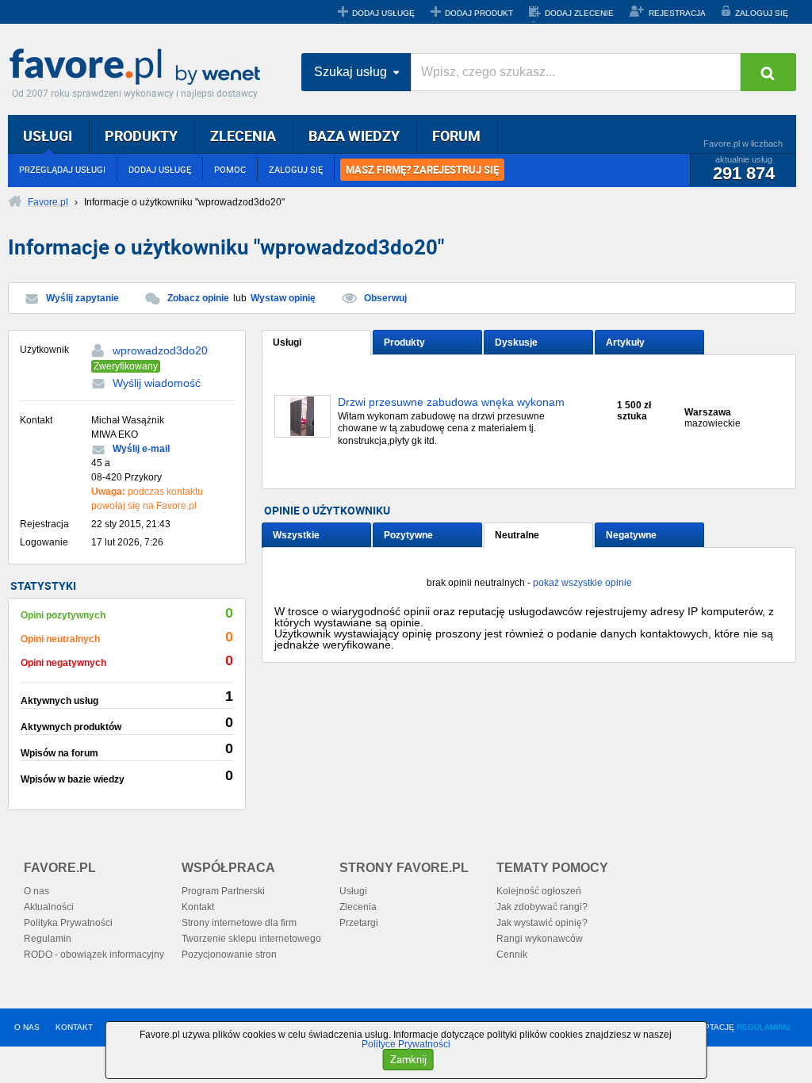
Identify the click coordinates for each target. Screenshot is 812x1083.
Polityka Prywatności (68, 922)
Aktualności (49, 907)
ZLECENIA (243, 135)
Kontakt (198, 907)
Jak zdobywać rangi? (542, 907)
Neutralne (517, 535)
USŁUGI (47, 135)
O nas (36, 891)
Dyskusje (516, 342)
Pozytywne (408, 535)
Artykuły (625, 342)
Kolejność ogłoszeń (538, 891)
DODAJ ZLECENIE (579, 13)
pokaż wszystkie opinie (582, 582)
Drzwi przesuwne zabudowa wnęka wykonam (451, 402)
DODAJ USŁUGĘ (383, 13)
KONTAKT (74, 1027)
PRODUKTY (141, 135)
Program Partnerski (223, 891)
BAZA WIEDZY (354, 135)
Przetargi (358, 922)
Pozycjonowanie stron (229, 954)
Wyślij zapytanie (82, 298)
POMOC (230, 169)
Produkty (404, 342)
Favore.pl (139, 67)
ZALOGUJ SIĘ (761, 13)
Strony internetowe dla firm (239, 922)
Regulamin (47, 938)
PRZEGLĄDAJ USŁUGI (62, 169)
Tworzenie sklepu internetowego (251, 938)
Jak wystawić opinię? (542, 922)
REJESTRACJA (677, 13)
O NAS (27, 1027)
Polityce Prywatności (406, 1044)
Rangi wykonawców (539, 938)
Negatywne (631, 535)
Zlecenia (358, 907)
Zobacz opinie (198, 298)
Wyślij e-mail (141, 448)
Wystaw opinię (283, 298)
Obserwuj (385, 298)
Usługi (287, 342)
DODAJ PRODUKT (479, 13)
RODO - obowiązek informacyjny (94, 954)
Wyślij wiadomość (157, 383)
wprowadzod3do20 (160, 350)
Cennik (511, 954)
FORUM (456, 135)
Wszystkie (296, 535)
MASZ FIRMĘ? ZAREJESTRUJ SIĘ (422, 170)
